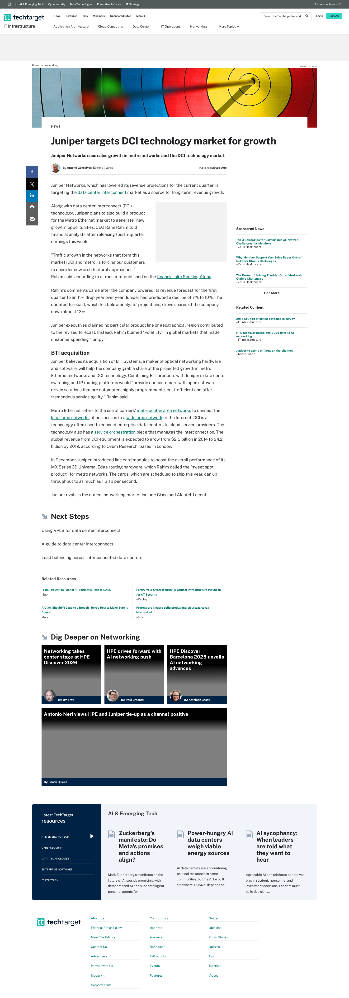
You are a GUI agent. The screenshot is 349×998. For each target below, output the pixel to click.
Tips (85, 15)
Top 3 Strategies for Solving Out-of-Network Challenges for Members (267, 241)
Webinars (99, 15)
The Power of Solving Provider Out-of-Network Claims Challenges (269, 277)
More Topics (227, 26)
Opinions (215, 928)
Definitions (157, 947)
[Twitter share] (32, 184)
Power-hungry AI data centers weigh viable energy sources (210, 843)
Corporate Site (101, 985)
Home (35, 65)
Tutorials (215, 966)
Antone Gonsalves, (79, 167)
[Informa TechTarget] (9, 4)
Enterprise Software (109, 4)
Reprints (156, 928)
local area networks (70, 417)
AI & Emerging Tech (31, 4)
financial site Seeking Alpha (184, 276)
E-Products (158, 956)
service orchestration (115, 432)
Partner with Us (102, 966)
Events (155, 966)
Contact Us (99, 947)
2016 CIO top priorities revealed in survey (265, 318)
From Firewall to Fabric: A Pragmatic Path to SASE (76, 590)
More (139, 15)
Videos (213, 975)
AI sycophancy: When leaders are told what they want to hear (276, 846)
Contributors (159, 918)
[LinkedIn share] (32, 196)
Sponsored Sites (120, 15)
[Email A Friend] (32, 219)
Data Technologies (81, 4)
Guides (214, 918)
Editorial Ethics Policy (106, 928)
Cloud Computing (110, 26)
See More (272, 293)
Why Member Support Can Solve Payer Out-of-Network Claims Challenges (269, 259)
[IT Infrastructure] (24, 11)
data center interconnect (102, 192)
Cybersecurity (56, 4)
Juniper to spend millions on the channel (264, 350)
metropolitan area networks (164, 410)
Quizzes (214, 947)
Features (71, 15)
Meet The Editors (103, 937)
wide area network (144, 417)
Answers (156, 937)
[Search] (307, 16)
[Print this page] (32, 208)
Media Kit (97, 975)
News (57, 15)
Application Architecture (71, 26)
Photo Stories (218, 937)
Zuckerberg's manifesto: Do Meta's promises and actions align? (141, 846)
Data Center (141, 26)
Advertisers (99, 956)
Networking (198, 26)
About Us (97, 918)
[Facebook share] (32, 172)
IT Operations (171, 26)
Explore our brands (326, 4)
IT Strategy (133, 4)
